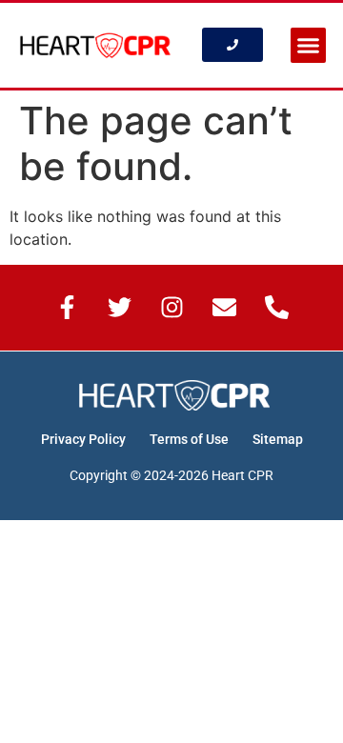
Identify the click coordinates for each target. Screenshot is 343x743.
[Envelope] (224, 307)
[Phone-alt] (276, 307)
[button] (309, 46)
